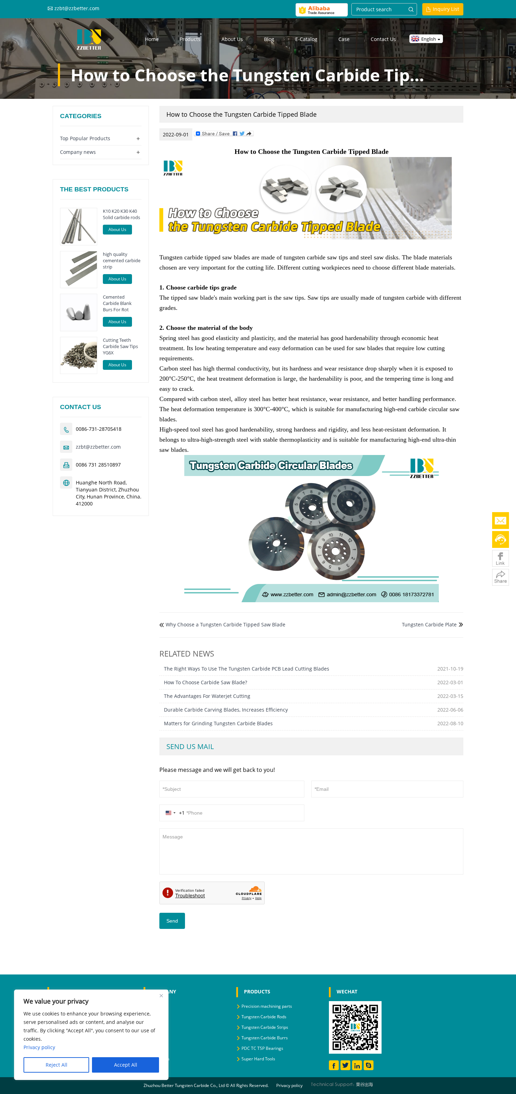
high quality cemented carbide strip (121, 260)
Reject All (56, 1064)
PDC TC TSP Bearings (262, 1048)
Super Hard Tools (258, 1059)
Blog (269, 39)
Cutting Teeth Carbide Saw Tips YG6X (120, 346)
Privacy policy (289, 1085)
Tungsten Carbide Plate (429, 624)
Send (172, 921)
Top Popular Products (85, 138)
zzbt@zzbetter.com (76, 8)
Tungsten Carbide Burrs (265, 1038)
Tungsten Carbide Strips (265, 1027)
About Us (117, 229)
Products (190, 39)
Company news (78, 152)
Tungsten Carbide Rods (264, 1017)
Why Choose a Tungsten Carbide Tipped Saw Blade (225, 624)
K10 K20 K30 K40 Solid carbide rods (121, 214)
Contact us (383, 39)
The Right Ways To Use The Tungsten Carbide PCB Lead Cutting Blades (246, 668)
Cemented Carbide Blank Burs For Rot (117, 303)
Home (152, 39)
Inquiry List (446, 9)
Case (344, 39)
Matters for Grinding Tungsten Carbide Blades (218, 723)
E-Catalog (306, 39)
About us (232, 39)
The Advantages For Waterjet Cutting (207, 696)
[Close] (161, 995)
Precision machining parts (267, 1006)
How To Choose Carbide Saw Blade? (205, 682)
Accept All (125, 1064)
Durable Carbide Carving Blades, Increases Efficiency (226, 709)
